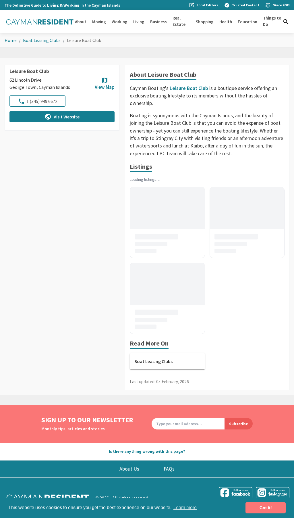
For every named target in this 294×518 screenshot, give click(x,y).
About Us (129, 469)
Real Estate (179, 21)
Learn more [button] (185, 507)
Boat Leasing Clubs (42, 40)
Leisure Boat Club (189, 88)
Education (247, 21)
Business (158, 21)
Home (11, 40)
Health (225, 21)
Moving (99, 21)
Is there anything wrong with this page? (147, 451)
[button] (286, 21)
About (80, 21)
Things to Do (272, 21)
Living (138, 21)
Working (119, 21)
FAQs (169, 469)
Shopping (205, 21)
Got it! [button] (266, 507)
